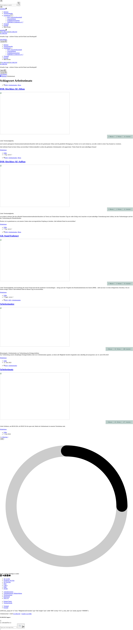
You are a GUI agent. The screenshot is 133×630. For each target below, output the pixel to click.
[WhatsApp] (5, 576)
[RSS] (1, 576)
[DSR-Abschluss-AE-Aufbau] (34, 206)
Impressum (7, 596)
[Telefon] (8, 576)
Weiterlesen (3, 150)
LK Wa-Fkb (7, 582)
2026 (6, 85)
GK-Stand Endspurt (9, 236)
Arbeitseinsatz (6, 369)
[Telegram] (3, 576)
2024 (6, 365)
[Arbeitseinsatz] (34, 419)
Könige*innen (8, 601)
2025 (6, 300)
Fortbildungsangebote (13, 53)
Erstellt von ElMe (27, 614)
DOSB (6, 588)
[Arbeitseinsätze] (34, 346)
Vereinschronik (8, 603)
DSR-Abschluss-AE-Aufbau (12, 161)
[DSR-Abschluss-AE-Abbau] (34, 134)
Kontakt (6, 58)
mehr (2, 439)
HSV (5, 584)
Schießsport (7, 48)
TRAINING (3, 39)
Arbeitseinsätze (12, 85)
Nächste (5, 437)
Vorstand (6, 56)
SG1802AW (3, 33)
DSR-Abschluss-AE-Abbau (12, 89)
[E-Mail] (9, 576)
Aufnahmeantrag (8, 592)
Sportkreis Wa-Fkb (9, 580)
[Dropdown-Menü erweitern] (11, 48)
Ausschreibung (11, 51)
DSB (5, 587)
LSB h (5, 585)
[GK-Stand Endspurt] (34, 280)
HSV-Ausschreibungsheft (14, 49)
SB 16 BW (7, 579)
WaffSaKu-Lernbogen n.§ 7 (15, 54)
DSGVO (6, 598)
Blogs (19, 85)
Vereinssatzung (8, 595)
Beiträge (6, 45)
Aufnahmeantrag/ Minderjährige (13, 593)
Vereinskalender (8, 46)
